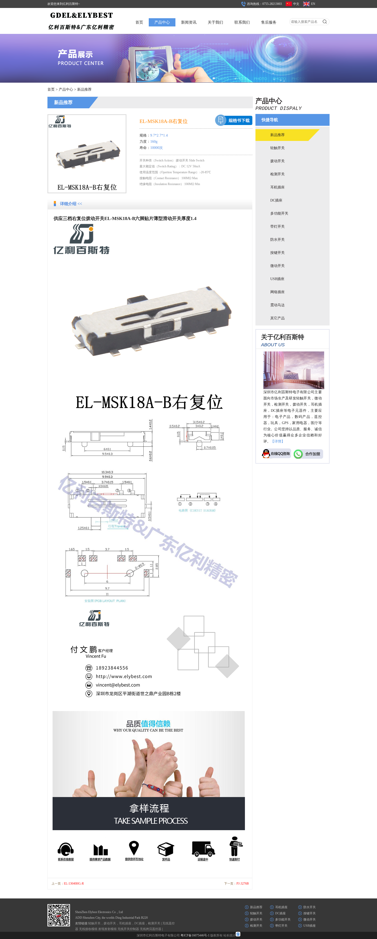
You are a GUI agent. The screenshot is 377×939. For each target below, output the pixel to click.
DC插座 (276, 200)
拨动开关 (277, 161)
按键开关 (277, 253)
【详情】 (278, 441)
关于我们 (215, 22)
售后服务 (268, 22)
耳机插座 (277, 187)
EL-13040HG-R (74, 883)
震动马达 (277, 305)
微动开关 (277, 266)
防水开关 (277, 240)
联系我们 (242, 22)
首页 (139, 22)
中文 (296, 4)
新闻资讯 (188, 22)
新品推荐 (84, 89)
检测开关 (277, 174)
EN (313, 4)
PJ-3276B (242, 883)
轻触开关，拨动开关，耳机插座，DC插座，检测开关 (124, 923)
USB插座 (277, 279)
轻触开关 (277, 148)
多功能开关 (279, 213)
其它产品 (277, 318)
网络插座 (277, 292)
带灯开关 (277, 226)
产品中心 (162, 22)
